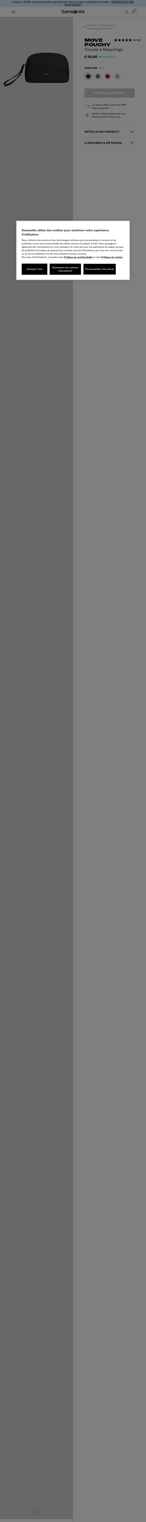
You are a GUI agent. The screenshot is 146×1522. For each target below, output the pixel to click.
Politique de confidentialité (78, 257)
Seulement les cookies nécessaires (65, 269)
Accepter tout (34, 269)
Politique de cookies (112, 257)
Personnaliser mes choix (99, 269)
